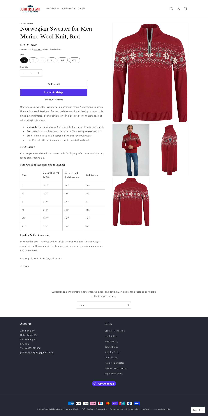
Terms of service (116, 409)
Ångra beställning (113, 373)
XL (52, 60)
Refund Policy (111, 346)
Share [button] (26, 266)
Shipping (38, 49)
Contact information (115, 330)
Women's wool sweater (116, 368)
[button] (52, 8)
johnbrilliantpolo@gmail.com (36, 352)
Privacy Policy (111, 341)
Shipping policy (132, 409)
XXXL (74, 60)
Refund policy (87, 409)
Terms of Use (111, 357)
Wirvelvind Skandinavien (53, 409)
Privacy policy (101, 409)
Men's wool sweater (114, 362)
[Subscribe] (128, 305)
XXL (62, 60)
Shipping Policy (112, 352)
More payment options (53, 99)
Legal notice (146, 409)
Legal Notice (111, 336)
